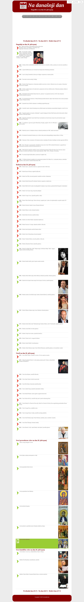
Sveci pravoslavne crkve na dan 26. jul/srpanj (31, 440)
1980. (20, 343)
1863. (20, 374)
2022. (20, 427)
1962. (20, 408)
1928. (20, 224)
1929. (20, 234)
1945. (20, 98)
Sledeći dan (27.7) (55, 41)
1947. (20, 103)
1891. (20, 79)
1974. (20, 135)
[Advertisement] (42, 29)
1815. (20, 355)
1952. (20, 403)
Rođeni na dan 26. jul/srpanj (25, 165)
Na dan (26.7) (43, 41)
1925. (20, 388)
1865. (20, 186)
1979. (20, 338)
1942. (20, 239)
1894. (20, 200)
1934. (20, 393)
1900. (20, 379)
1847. (20, 64)
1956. (20, 117)
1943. (20, 248)
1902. (20, 384)
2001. (20, 149)
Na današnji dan (46, 597)
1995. (20, 144)
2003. (20, 422)
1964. (20, 294)
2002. (20, 159)
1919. (20, 210)
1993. (20, 348)
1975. (20, 328)
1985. (20, 417)
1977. (20, 333)
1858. (20, 69)
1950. (20, 108)
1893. (20, 195)
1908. (20, 205)
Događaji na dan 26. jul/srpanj (26, 44)
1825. (20, 176)
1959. (20, 280)
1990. (20, 140)
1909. (20, 84)
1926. (20, 219)
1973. (20, 323)
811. (20, 46)
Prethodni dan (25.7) (30, 41)
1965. (20, 130)
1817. (20, 51)
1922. (20, 214)
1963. (20, 122)
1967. (20, 310)
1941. (20, 93)
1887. (20, 74)
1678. (20, 166)
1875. (20, 190)
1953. (20, 113)
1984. (20, 413)
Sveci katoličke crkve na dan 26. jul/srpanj (30, 550)
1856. (20, 181)
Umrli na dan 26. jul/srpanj (25, 353)
